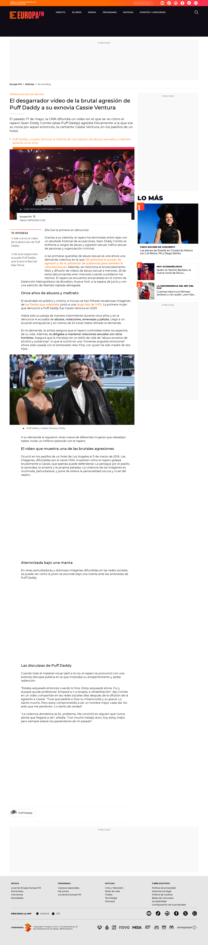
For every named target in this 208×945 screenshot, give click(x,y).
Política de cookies (162, 894)
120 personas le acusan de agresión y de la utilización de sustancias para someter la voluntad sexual (84, 263)
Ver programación (143, 3)
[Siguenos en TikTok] (158, 914)
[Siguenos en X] (185, 914)
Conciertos (17, 894)
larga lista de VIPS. (89, 304)
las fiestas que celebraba (42, 304)
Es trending (44, 84)
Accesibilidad (159, 901)
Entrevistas (17, 891)
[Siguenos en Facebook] (182, 3)
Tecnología (111, 898)
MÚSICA (92, 12)
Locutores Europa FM (69, 894)
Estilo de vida (112, 891)
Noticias (30, 84)
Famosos (110, 901)
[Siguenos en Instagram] (176, 3)
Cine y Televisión (114, 888)
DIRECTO (60, 12)
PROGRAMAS (109, 12)
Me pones (63, 891)
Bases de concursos (163, 898)
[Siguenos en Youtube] (162, 3)
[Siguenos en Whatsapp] (196, 3)
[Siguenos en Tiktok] (169, 3)
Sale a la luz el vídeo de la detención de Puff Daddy (25, 242)
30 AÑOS (76, 12)
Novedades (17, 898)
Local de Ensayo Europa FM (26, 888)
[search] (196, 12)
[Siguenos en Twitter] (189, 3)
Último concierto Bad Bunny (23, 2)
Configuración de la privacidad (169, 904)
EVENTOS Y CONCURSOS (153, 12)
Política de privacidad (164, 888)
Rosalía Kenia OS (18, 4)
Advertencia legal (161, 891)
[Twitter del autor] (34, 216)
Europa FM (16, 84)
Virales (108, 894)
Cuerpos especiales (68, 888)
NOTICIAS (128, 12)
